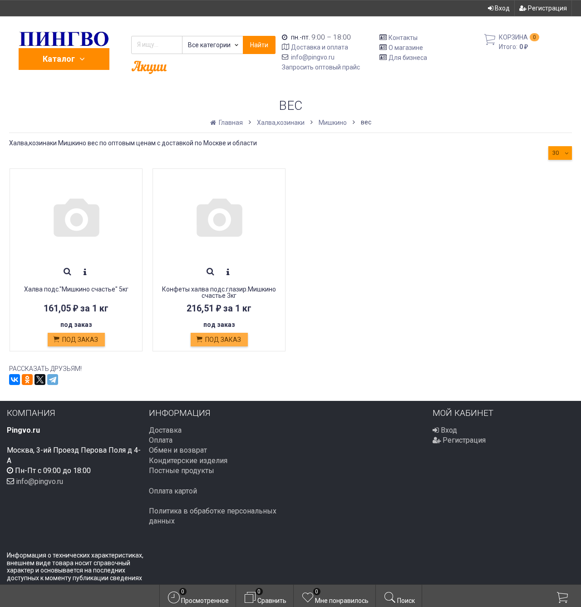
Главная (230, 122)
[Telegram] (52, 379)
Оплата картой (173, 491)
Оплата (160, 440)
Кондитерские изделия (188, 460)
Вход (501, 8)
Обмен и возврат (178, 450)
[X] (39, 379)
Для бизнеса (408, 57)
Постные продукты (181, 470)
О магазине (406, 47)
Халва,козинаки (281, 122)
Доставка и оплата (319, 47)
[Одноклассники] (27, 379)
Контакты (403, 37)
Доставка (165, 430)
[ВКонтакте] (14, 379)
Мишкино (333, 122)
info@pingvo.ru (313, 57)
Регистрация (547, 8)
